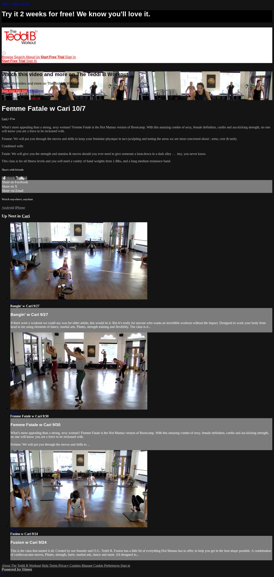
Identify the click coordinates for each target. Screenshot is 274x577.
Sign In (31, 61)
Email (23, 178)
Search (20, 57)
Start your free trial (15, 91)
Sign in (70, 57)
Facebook (9, 178)
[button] (4, 53)
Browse (8, 57)
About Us (33, 57)
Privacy (64, 565)
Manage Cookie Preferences (101, 565)
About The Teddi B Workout (21, 565)
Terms (53, 565)
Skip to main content (16, 3)
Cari (5, 118)
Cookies (76, 565)
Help (45, 565)
